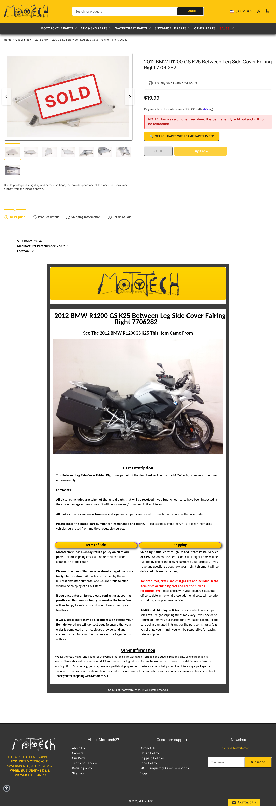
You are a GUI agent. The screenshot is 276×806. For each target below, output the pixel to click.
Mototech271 (146, 801)
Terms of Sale (122, 217)
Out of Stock (23, 39)
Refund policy (82, 768)
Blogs (144, 773)
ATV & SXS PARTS (94, 28)
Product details (48, 217)
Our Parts (78, 758)
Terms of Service (84, 763)
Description (17, 217)
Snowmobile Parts (171, 28)
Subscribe (258, 762)
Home (8, 39)
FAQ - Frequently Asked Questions (164, 768)
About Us (78, 748)
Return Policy (149, 753)
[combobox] (138, 11)
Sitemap (78, 773)
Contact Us (148, 748)
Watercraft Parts (131, 28)
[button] (6, 788)
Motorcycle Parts (57, 28)
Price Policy (148, 763)
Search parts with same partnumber (181, 136)
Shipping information (86, 217)
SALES (224, 28)
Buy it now (200, 151)
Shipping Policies (152, 758)
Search (190, 11)
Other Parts (205, 28)
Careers (77, 753)
